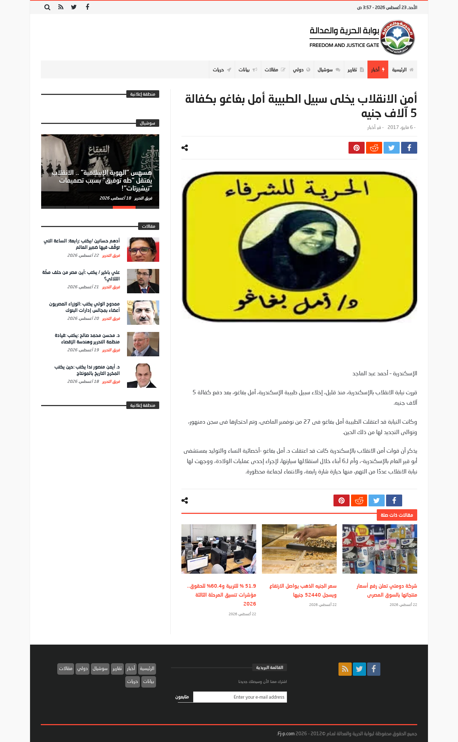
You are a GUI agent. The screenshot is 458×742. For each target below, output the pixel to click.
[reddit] (374, 148)
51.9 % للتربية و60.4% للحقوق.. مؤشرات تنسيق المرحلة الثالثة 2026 (221, 595)
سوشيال (100, 668)
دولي (82, 668)
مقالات (65, 668)
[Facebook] (87, 7)
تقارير (117, 668)
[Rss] (60, 7)
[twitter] (392, 148)
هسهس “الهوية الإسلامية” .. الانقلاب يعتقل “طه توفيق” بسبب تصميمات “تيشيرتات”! (102, 180)
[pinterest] (357, 148)
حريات (132, 681)
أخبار (371, 127)
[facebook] (409, 148)
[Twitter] (74, 7)
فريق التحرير (142, 198)
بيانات (148, 681)
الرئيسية (147, 668)
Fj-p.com (286, 733)
